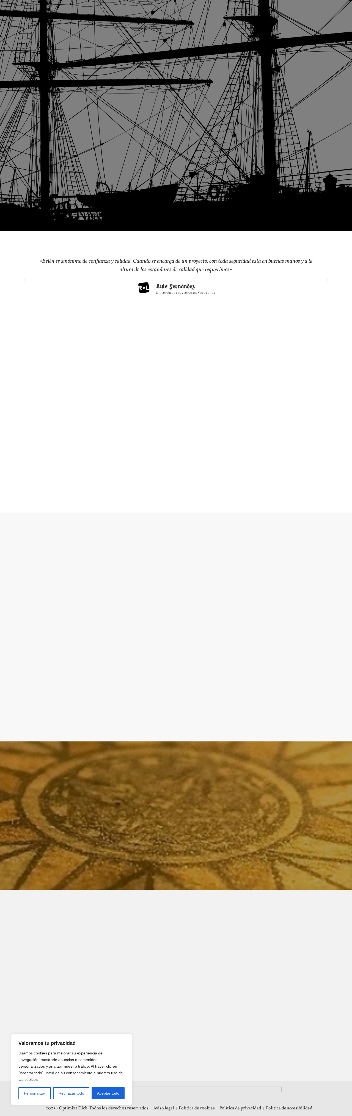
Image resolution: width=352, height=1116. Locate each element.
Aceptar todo (108, 1093)
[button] (25, 280)
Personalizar (35, 1093)
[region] (71, 1069)
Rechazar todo (71, 1093)
